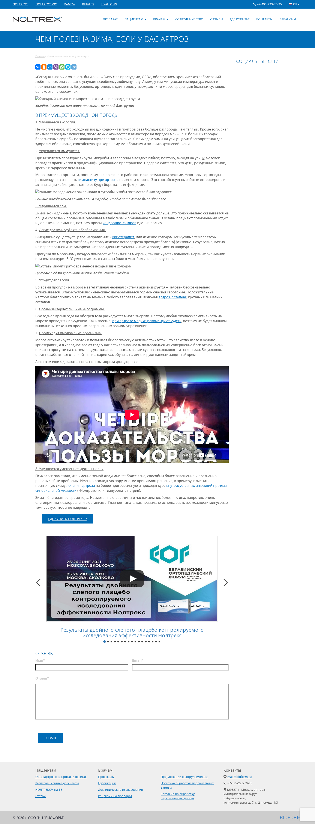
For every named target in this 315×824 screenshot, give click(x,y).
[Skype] (67, 67)
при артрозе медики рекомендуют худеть (146, 321)
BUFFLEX (88, 4)
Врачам (159, 19)
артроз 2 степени (173, 297)
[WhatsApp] (61, 67)
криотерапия (123, 237)
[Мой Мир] (49, 67)
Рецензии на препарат (115, 796)
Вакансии (287, 19)
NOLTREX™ (20, 4)
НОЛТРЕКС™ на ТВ (48, 790)
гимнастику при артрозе (98, 179)
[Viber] (55, 67)
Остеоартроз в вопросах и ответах (61, 777)
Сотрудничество (189, 19)
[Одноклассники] (43, 67)
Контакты (264, 19)
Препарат (110, 19)
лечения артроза (80, 485)
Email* (138, 660)
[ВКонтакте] (37, 67)
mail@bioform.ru (239, 777)
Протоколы (106, 777)
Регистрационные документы (57, 783)
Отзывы (216, 19)
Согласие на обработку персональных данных (178, 796)
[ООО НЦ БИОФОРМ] (291, 817)
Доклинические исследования (120, 790)
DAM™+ (69, 4)
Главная (40, 56)
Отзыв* (42, 678)
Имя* (40, 660)
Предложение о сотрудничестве (184, 777)
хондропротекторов (119, 222)
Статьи (40, 796)
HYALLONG (109, 4)
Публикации (107, 783)
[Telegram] (73, 67)
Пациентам (134, 19)
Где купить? (239, 19)
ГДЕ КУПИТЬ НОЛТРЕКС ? (67, 519)
